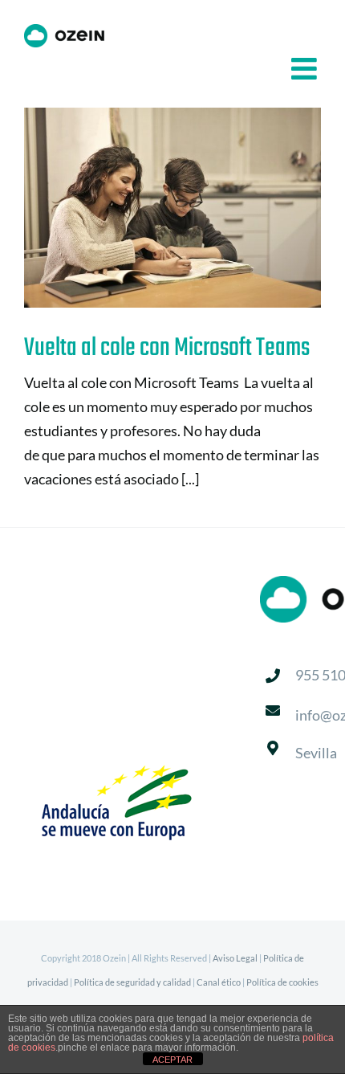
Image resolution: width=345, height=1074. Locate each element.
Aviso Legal (235, 958)
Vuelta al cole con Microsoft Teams (147, 207)
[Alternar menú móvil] (306, 69)
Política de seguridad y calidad (132, 982)
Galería (198, 207)
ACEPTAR (172, 1059)
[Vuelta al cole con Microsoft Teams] (172, 208)
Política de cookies (282, 982)
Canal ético (219, 982)
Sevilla (316, 753)
